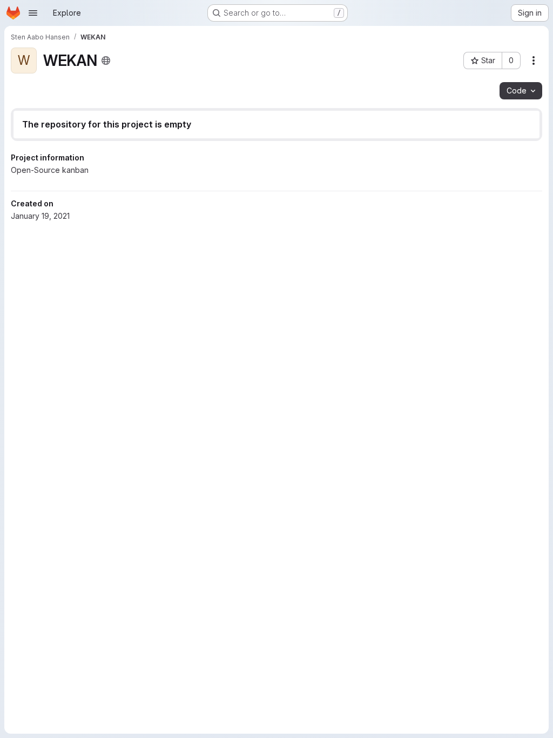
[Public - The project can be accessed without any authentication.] (106, 60)
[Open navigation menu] (33, 13)
